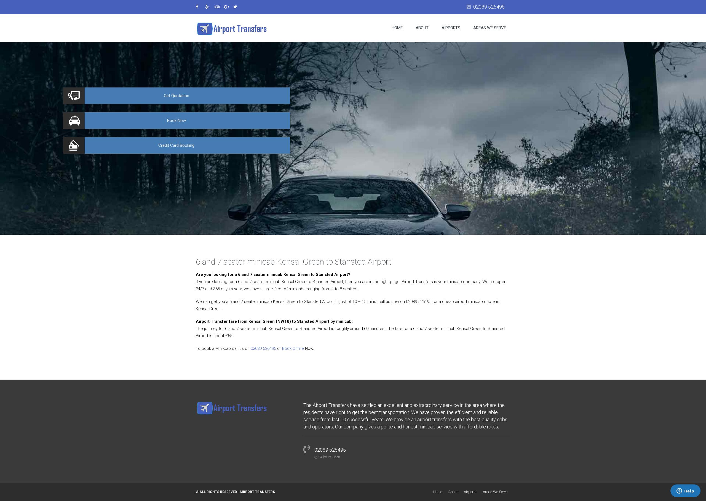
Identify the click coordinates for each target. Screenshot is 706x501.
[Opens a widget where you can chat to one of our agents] (685, 491)
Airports (451, 27)
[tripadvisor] (219, 7)
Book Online (293, 348)
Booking (176, 145)
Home (397, 27)
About (422, 27)
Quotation (176, 95)
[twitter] (237, 7)
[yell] (209, 7)
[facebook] (200, 7)
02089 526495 (489, 7)
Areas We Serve (489, 27)
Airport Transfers (257, 492)
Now (176, 120)
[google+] (228, 7)
